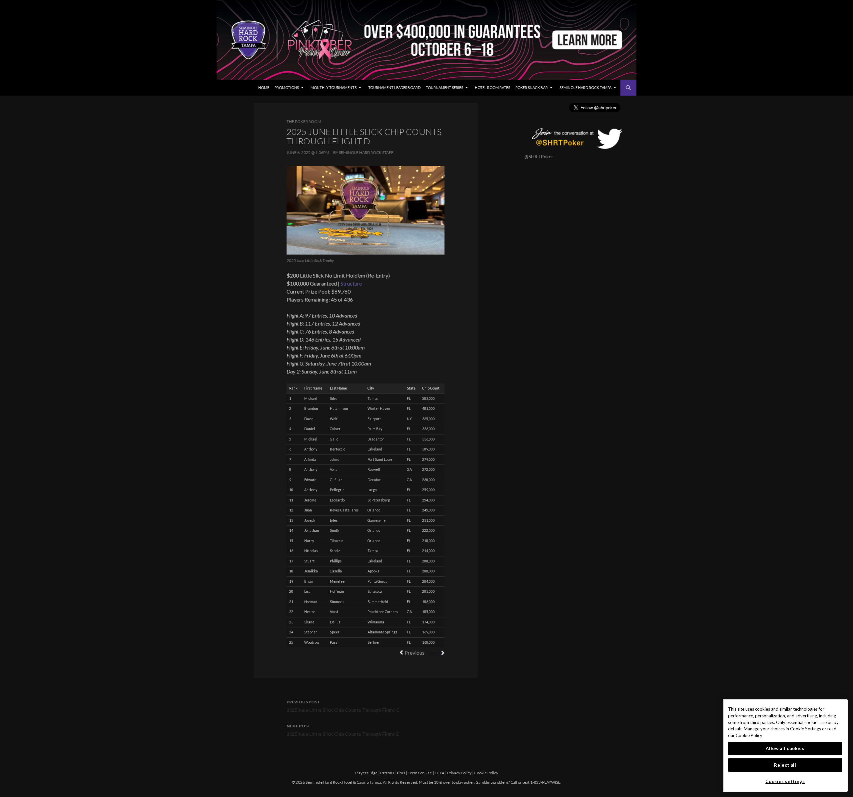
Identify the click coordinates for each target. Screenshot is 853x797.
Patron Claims (392, 772)
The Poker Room (304, 121)
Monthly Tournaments (334, 87)
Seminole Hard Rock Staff (366, 152)
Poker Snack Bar (531, 87)
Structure (351, 283)
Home (263, 87)
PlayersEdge (366, 772)
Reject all (785, 765)
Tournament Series (444, 87)
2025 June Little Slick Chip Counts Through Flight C (343, 706)
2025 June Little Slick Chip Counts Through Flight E (343, 730)
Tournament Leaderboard (394, 87)
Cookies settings (785, 781)
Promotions (287, 87)
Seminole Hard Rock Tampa (585, 87)
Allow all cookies (785, 748)
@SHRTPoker (538, 156)
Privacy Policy (459, 772)
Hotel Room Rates (492, 87)
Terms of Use (420, 772)
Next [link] (433, 652)
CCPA (439, 772)
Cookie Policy (486, 772)
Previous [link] (415, 652)
